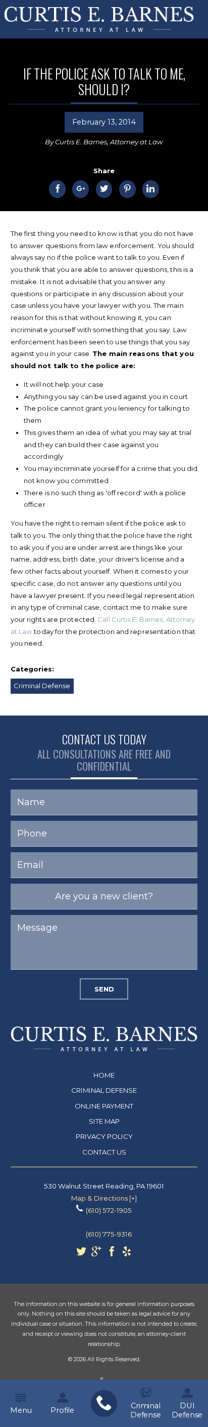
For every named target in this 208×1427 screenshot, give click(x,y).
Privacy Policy (104, 1136)
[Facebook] (112, 1253)
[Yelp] (127, 1253)
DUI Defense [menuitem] (187, 1410)
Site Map (104, 1121)
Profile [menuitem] (62, 1410)
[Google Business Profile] (96, 1253)
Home (104, 1075)
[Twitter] (81, 1253)
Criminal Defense (42, 686)
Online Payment (104, 1106)
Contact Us (104, 1152)
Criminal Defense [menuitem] (145, 1410)
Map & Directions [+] (104, 1198)
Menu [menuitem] (20, 1410)
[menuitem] (104, 1403)
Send (104, 989)
